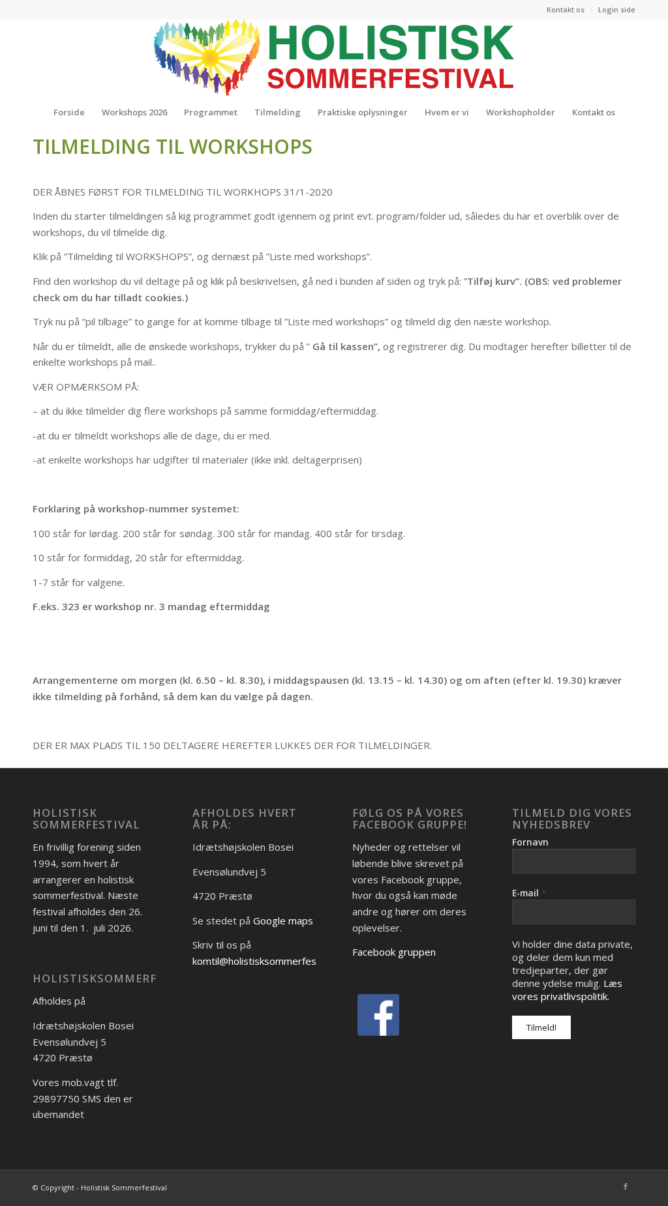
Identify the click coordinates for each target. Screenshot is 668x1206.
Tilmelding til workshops (172, 146)
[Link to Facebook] (625, 1186)
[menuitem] (566, 10)
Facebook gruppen (394, 951)
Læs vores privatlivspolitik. (567, 990)
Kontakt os (565, 9)
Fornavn (530, 842)
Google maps (283, 920)
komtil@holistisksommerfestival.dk (269, 960)
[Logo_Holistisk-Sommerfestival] (334, 57)
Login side (616, 9)
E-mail (529, 893)
